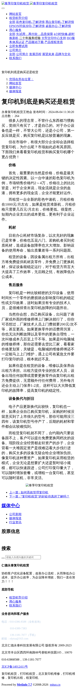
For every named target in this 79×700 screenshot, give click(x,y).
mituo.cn (55, 684)
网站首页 (15, 14)
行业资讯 (15, 522)
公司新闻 (15, 514)
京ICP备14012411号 (15, 666)
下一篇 (39, 496)
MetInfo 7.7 (24, 684)
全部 (12, 22)
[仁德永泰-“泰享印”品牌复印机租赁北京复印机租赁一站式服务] (39, 4)
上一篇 (28, 492)
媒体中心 (15, 87)
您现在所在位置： (21, 79)
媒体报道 (15, 91)
